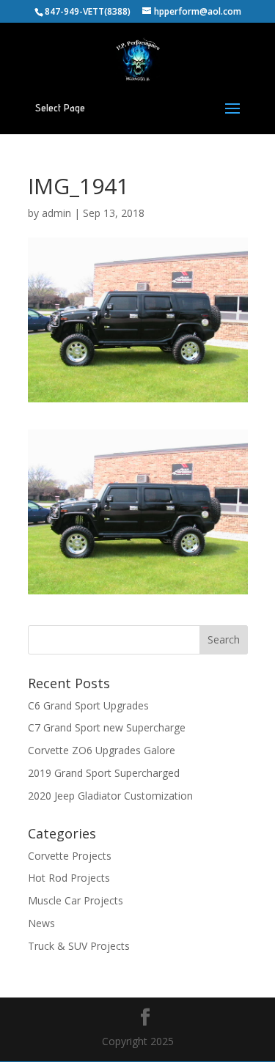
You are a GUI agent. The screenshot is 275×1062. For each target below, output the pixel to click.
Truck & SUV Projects (79, 946)
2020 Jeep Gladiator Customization (110, 796)
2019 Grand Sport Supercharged (104, 773)
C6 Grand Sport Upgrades (88, 705)
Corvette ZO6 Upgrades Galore (101, 750)
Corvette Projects (69, 856)
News (41, 923)
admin (56, 213)
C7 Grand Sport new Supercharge (107, 727)
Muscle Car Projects (75, 900)
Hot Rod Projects (69, 878)
